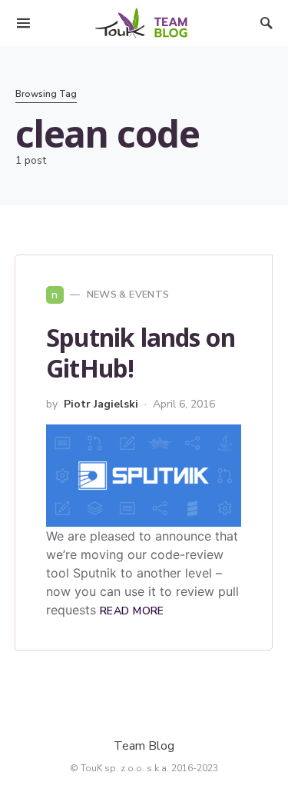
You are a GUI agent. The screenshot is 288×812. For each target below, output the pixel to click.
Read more (132, 611)
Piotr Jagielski (101, 404)
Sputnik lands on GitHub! (140, 352)
